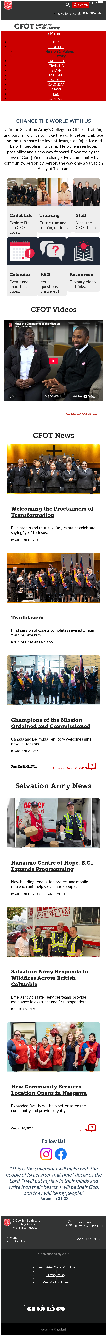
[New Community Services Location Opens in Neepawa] (53, 1069)
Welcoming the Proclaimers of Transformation (52, 512)
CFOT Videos (53, 309)
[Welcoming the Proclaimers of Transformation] (53, 491)
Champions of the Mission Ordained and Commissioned (50, 723)
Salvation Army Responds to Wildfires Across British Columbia (49, 978)
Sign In (86, 13)
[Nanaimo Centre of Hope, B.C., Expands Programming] (53, 845)
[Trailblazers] (53, 600)
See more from (72, 768)
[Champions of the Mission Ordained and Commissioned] (53, 703)
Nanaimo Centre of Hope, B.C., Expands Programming (52, 866)
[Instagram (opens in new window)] (60, 1309)
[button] (13, 1237)
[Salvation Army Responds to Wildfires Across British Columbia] (53, 954)
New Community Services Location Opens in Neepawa (49, 1089)
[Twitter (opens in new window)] (41, 1309)
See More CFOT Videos (81, 414)
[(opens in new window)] (69, 1224)
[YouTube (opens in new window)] (51, 1309)
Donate (97, 13)
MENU (92, 3)
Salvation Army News (54, 786)
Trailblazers (27, 617)
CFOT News (53, 435)
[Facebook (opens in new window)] (31, 1309)
